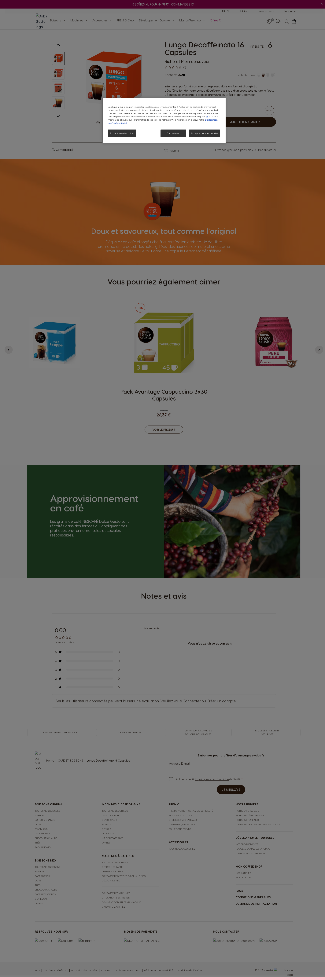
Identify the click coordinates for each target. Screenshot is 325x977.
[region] (164, 120)
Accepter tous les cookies (204, 133)
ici (207, 116)
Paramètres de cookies (122, 133)
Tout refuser (173, 133)
